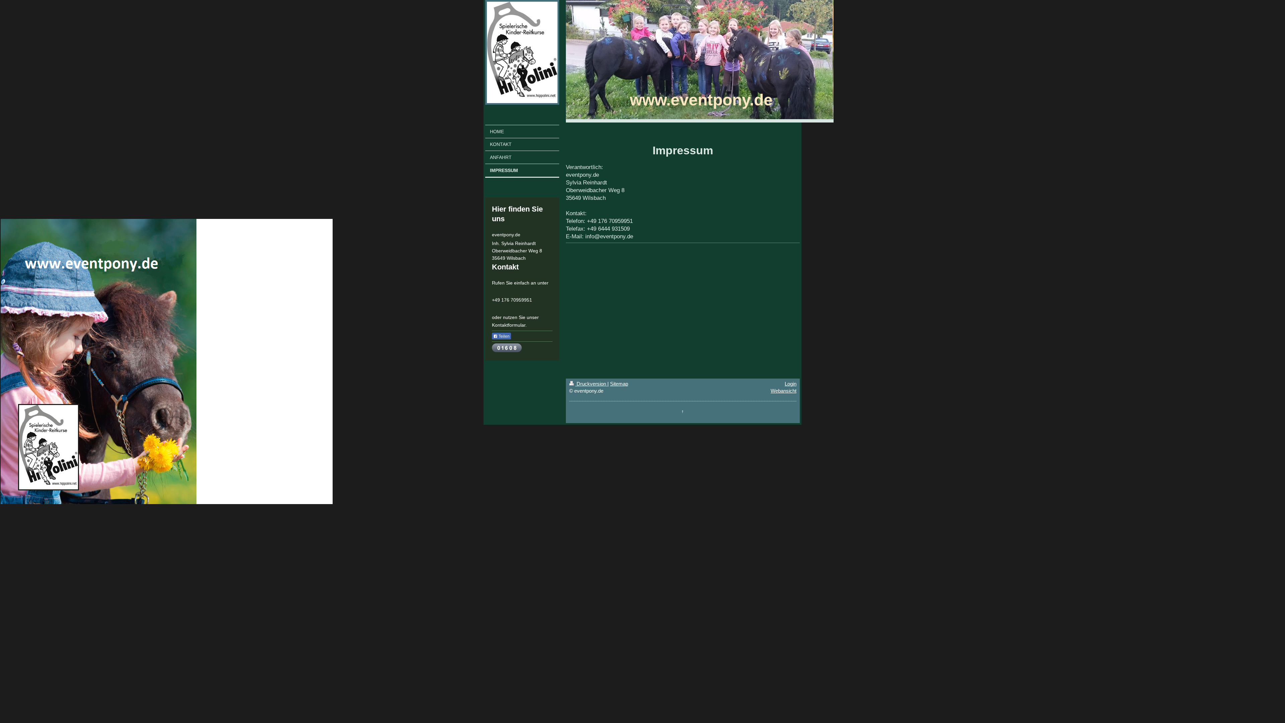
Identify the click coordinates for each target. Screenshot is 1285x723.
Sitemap (619, 384)
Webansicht (783, 391)
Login (790, 384)
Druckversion (591, 384)
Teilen (504, 336)
